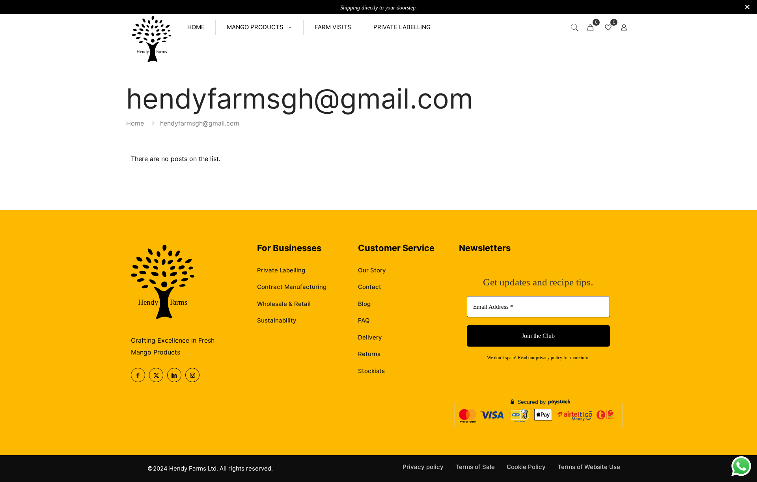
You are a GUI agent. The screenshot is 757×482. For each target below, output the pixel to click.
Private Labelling (281, 270)
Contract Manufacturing (291, 287)
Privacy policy (423, 467)
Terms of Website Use (588, 467)
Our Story (372, 270)
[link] (152, 40)
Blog (364, 304)
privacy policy (549, 357)
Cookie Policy (526, 467)
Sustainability (276, 320)
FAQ (364, 320)
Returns (369, 354)
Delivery (370, 337)
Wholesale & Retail (284, 304)
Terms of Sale (475, 467)
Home (135, 123)
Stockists (371, 371)
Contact (369, 287)
